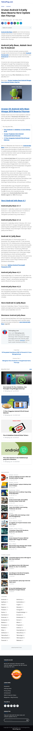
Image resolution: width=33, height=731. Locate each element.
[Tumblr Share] (15, 23)
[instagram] (17, 706)
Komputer (11, 475)
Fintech (10, 521)
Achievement (7, 693)
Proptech (20, 521)
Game (10, 544)
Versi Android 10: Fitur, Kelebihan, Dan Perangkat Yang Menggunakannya (15, 388)
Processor (16, 475)
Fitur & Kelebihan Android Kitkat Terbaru (15, 435)
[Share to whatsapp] (18, 23)
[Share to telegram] (21, 23)
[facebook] (8, 706)
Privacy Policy (7, 690)
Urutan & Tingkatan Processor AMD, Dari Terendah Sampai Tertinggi (20, 477)
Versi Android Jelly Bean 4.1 (13, 200)
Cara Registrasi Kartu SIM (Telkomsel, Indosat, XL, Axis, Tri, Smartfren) (19, 566)
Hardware (11, 528)
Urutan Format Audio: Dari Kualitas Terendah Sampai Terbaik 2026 (18, 500)
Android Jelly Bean (6, 32)
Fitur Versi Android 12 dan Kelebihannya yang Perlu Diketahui (15, 458)
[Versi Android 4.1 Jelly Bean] (16, 93)
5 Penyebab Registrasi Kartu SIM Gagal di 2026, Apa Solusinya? (20, 558)
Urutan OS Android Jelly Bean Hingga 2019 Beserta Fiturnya (15, 110)
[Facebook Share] (2, 23)
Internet (16, 528)
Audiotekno (11, 498)
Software (18, 490)
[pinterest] (11, 706)
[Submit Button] (27, 720)
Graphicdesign (12, 490)
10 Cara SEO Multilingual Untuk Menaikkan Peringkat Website (17, 589)
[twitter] (14, 706)
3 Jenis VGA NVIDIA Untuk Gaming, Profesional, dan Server (18, 508)
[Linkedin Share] (11, 23)
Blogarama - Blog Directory (11, 697)
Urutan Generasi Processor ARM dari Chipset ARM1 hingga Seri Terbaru (18, 538)
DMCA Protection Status (10, 695)
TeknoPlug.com (7, 2)
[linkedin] (5, 706)
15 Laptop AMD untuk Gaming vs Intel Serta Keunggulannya (19, 515)
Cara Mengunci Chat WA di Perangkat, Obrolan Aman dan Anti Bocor (19, 573)
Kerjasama (6, 686)
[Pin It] (8, 23)
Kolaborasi (11, 505)
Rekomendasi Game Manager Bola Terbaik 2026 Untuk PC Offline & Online (20, 546)
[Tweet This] (5, 23)
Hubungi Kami (7, 688)
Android (22, 340)
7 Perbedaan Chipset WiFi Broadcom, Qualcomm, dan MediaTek (19, 531)
